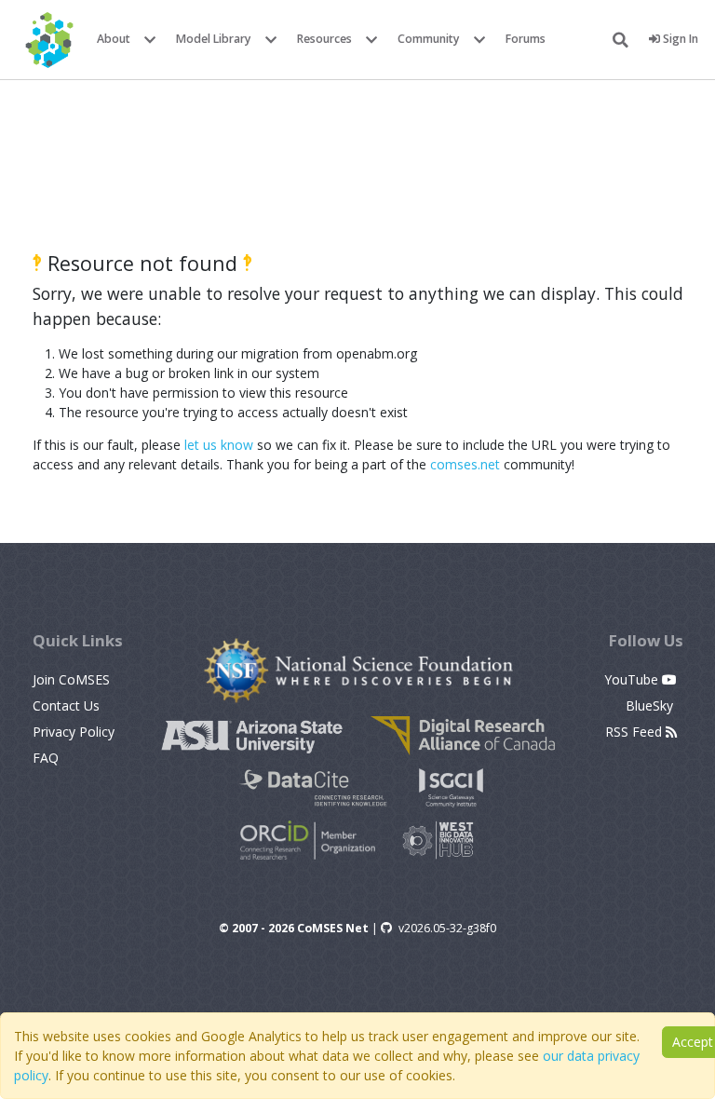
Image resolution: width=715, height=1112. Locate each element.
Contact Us (66, 705)
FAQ (46, 757)
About (113, 39)
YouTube (633, 679)
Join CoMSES (71, 679)
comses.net (465, 464)
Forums (526, 39)
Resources (324, 39)
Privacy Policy (74, 731)
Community (429, 39)
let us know (218, 445)
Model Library (213, 39)
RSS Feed (635, 731)
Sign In (679, 39)
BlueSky (651, 705)
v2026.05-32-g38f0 (447, 928)
